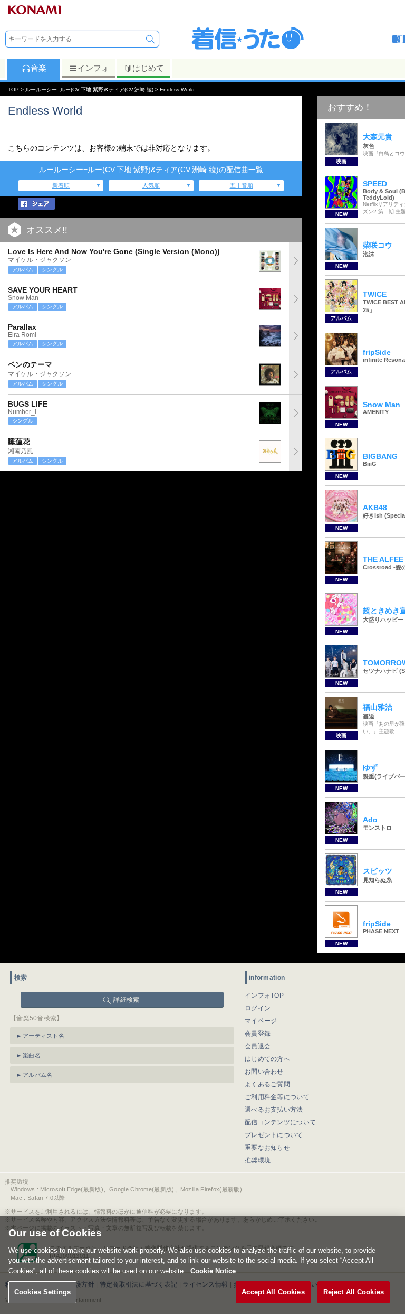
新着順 (61, 185)
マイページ (261, 1021)
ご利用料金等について (277, 1097)
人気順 (151, 185)
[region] (202, 1265)
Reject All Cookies (353, 1292)
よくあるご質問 (267, 1084)
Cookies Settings (42, 1292)
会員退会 (258, 1046)
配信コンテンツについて (280, 1122)
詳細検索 (126, 999)
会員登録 (258, 1033)
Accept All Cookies (273, 1292)
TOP (13, 89)
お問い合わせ (264, 1071)
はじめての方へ (267, 1059)
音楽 (38, 67)
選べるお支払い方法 (274, 1109)
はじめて (148, 67)
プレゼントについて (274, 1135)
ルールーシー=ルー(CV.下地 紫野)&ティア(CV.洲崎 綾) (89, 89)
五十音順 (241, 185)
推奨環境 (258, 1160)
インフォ (93, 67)
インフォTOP (264, 995)
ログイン (258, 1008)
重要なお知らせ (267, 1147)
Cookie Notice (213, 1271)
